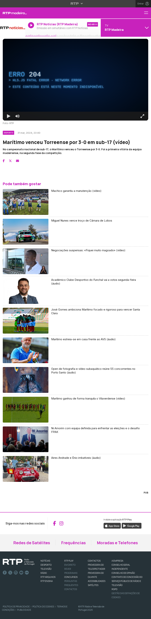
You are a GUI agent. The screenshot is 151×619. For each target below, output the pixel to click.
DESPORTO (46, 564)
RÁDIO (44, 573)
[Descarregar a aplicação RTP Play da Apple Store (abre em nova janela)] (112, 525)
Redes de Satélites (31, 543)
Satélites (93, 585)
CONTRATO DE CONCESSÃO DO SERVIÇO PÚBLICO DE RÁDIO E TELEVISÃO (127, 581)
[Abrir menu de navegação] (147, 13)
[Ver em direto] (12, 27)
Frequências (73, 543)
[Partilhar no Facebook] (4, 161)
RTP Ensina (47, 581)
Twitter (10, 573)
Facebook (5, 573)
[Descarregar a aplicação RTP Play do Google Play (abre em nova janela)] (132, 525)
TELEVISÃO (46, 568)
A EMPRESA (117, 560)
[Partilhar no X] (10, 161)
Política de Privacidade (16, 606)
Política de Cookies (43, 606)
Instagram (16, 573)
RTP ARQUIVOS (48, 577)
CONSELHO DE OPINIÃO (123, 573)
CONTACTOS (94, 560)
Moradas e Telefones (117, 543)
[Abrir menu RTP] (76, 3)
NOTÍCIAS (45, 560)
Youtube (21, 573)
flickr (27, 573)
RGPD (114, 589)
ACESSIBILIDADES (96, 581)
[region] (75, 80)
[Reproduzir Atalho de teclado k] (8, 116)
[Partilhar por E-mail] (17, 161)
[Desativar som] (17, 116)
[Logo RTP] (18, 562)
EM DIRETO (70, 564)
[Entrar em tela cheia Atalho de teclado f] (142, 116)
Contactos (70, 589)
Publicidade (24, 609)
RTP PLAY (68, 560)
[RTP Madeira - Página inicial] (12, 12)
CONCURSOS (71, 577)
